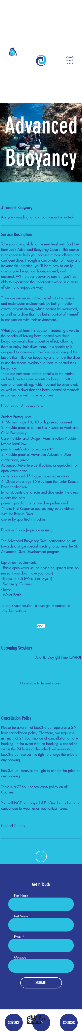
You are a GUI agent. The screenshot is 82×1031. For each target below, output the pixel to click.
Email (17, 936)
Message (20, 957)
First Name (21, 895)
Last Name (21, 916)
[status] (58, 657)
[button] (12, 52)
